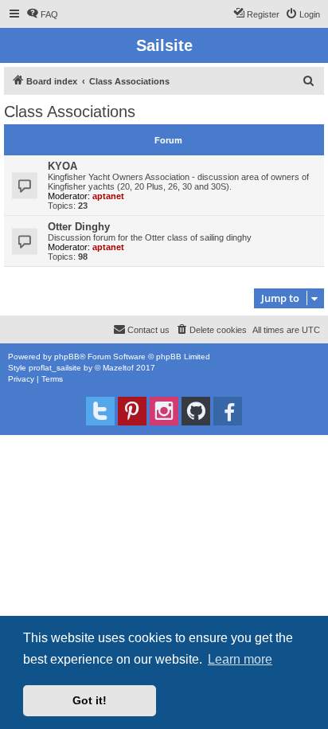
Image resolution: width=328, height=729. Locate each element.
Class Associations (69, 111)
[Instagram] (164, 411)
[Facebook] (227, 411)
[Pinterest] (132, 411)
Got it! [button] (89, 700)
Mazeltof (118, 367)
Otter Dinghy (79, 227)
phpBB (67, 356)
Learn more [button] (240, 659)
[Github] (196, 411)
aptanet (108, 196)
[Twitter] (100, 411)
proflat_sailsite (55, 367)
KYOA (62, 166)
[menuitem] (42, 14)
